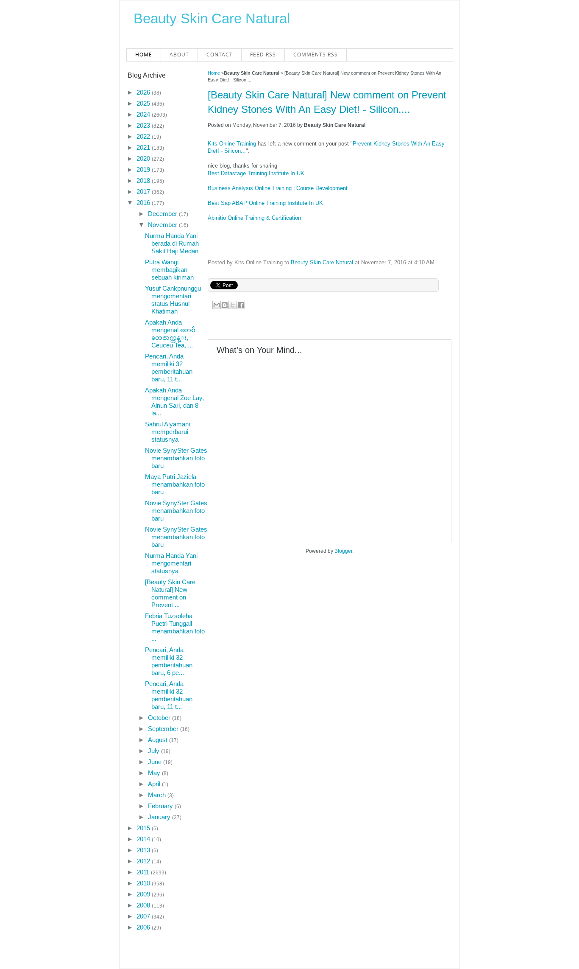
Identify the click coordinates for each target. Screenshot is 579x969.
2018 (144, 180)
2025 (144, 103)
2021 (144, 147)
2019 (144, 169)
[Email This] (216, 305)
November (163, 224)
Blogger (343, 551)
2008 (144, 905)
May (155, 772)
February (161, 805)
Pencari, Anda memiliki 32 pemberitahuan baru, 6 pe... (168, 661)
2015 (144, 828)
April (155, 783)
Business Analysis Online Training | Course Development (278, 188)
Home (143, 54)
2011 (143, 872)
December (163, 213)
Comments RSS (315, 54)
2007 (144, 916)
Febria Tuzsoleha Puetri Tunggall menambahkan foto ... (175, 627)
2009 (144, 894)
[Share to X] (232, 305)
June (155, 761)
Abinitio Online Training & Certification (254, 218)
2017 (144, 191)
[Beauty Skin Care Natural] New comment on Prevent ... (170, 593)
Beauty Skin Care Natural (212, 18)
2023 (144, 125)
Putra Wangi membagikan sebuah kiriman (169, 269)
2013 (144, 850)
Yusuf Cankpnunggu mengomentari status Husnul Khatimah (173, 300)
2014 (144, 839)
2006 (144, 927)
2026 (144, 92)
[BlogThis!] (224, 305)
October (160, 717)
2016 (144, 202)
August (158, 739)
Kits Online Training (232, 143)
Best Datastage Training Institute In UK (256, 173)
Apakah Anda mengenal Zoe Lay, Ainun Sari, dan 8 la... (174, 401)
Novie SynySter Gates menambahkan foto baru (176, 458)
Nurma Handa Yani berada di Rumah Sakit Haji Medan (172, 243)
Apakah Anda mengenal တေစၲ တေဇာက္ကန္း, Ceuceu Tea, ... (170, 334)
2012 (144, 861)
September (164, 728)
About (179, 54)
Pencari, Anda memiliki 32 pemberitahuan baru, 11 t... (168, 368)
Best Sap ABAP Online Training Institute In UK (265, 203)
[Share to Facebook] (241, 305)
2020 (144, 158)
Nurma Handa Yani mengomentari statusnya (171, 563)
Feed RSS (263, 54)
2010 (144, 883)
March (157, 794)
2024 (144, 114)
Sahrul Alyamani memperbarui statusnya (167, 431)
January (160, 817)
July (154, 750)
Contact (219, 54)
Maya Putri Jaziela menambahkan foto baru (175, 484)
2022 (144, 136)
